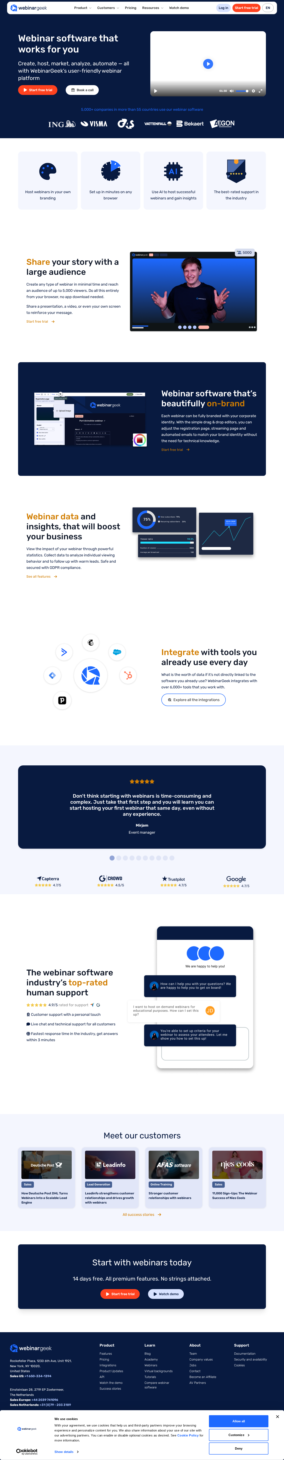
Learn (149, 1345)
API (102, 1377)
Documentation (245, 1354)
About (195, 1345)
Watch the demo (111, 1383)
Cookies (239, 1365)
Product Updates (111, 1371)
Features (106, 1354)
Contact (194, 1371)
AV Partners (197, 1383)
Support (241, 1345)
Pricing (130, 8)
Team (193, 1354)
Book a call (85, 90)
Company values (201, 1359)
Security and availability (250, 1359)
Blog (147, 1354)
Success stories (110, 1388)
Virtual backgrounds (158, 1371)
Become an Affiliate (202, 1377)
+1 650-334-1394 (38, 1376)
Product (107, 1345)
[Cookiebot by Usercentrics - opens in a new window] (27, 1452)
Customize (236, 1434)
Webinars (150, 1365)
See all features (38, 576)
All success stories (138, 1214)
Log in (223, 8)
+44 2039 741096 (45, 1400)
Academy (151, 1359)
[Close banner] (277, 1416)
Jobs (192, 1365)
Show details (63, 1452)
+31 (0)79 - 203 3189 (55, 1405)
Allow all (238, 1421)
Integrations (108, 1365)
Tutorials (150, 1377)
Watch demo (179, 8)
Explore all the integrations (196, 700)
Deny (238, 1448)
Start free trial (246, 8)
